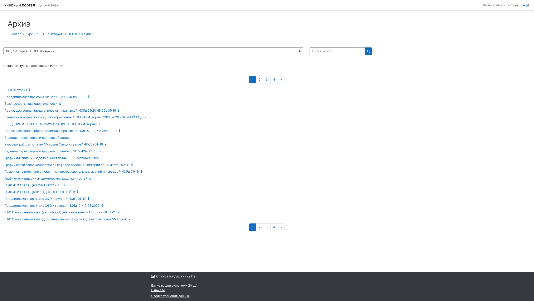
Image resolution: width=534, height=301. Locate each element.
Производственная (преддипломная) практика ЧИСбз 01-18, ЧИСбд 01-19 (60, 131)
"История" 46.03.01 (62, 34)
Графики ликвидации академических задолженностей (45, 178)
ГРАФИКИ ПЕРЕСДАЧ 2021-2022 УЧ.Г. (33, 185)
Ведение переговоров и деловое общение (37, 138)
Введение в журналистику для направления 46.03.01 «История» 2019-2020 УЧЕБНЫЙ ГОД (73, 117)
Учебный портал (19, 5)
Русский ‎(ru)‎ (47, 5)
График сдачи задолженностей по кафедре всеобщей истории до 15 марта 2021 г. (66, 165)
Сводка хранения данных (170, 296)
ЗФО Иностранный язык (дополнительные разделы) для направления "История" (65, 219)
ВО (41, 34)
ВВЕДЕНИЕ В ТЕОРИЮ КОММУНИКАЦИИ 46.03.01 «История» (50, 124)
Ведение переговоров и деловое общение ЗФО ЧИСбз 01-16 (50, 151)
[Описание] (30, 90)
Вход (524, 5)
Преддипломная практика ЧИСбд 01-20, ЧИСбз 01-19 (45, 97)
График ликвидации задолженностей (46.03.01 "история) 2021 (51, 158)
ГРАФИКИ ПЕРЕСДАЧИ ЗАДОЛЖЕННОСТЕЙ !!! (39, 192)
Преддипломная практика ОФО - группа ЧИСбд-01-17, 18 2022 (51, 206)
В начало (14, 34)
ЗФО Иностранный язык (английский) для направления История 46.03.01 (60, 212)
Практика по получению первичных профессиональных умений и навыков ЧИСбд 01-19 (71, 171)
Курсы (30, 34)
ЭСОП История (15, 90)
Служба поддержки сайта (175, 276)
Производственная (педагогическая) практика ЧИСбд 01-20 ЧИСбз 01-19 (60, 110)
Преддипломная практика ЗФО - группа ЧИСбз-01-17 (45, 199)
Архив (86, 34)
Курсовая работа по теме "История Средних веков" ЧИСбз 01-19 (53, 144)
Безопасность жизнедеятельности (30, 104)
